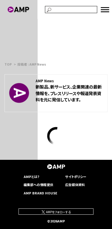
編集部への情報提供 (38, 184)
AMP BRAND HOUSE (40, 193)
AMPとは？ (32, 176)
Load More (56, 136)
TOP (8, 64)
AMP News (45, 80)
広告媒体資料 (75, 184)
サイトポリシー (75, 176)
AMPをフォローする (58, 212)
